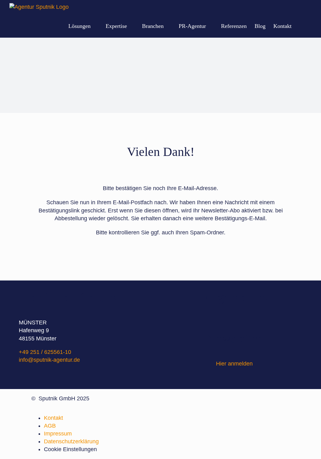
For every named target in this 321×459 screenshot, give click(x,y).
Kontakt (53, 418)
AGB (50, 426)
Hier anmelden (234, 363)
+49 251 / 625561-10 (45, 352)
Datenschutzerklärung (71, 441)
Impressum (58, 433)
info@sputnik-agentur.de (49, 360)
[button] (301, 26)
